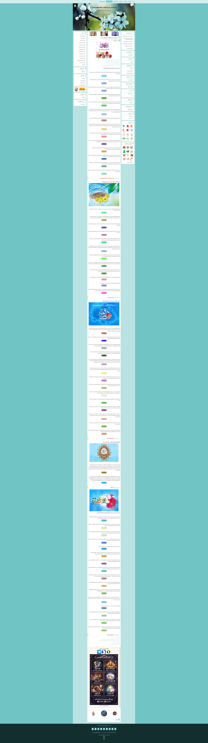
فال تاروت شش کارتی (82, 51)
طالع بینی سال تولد (130, 162)
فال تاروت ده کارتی (82, 56)
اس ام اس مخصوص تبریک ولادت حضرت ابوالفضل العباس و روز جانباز (108, 640)
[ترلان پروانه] (104, 34)
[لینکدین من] (93, 729)
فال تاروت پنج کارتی (82, 49)
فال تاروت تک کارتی (82, 42)
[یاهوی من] (115, 729)
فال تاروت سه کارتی (82, 45)
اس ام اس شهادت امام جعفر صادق (128, 43)
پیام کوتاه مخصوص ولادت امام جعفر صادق (112, 64)
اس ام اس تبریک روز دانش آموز (128, 41)
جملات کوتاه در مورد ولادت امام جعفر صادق (111, 62)
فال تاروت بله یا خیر (82, 62)
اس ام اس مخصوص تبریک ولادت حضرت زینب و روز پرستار (109, 639)
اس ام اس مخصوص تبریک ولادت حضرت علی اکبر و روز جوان (128, 38)
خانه (133, 1)
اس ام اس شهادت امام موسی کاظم (128, 36)
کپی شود (104, 75)
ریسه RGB (131, 116)
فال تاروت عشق (82, 58)
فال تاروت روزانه (82, 36)
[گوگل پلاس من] (98, 729)
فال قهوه (131, 68)
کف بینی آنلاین (130, 80)
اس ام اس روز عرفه (130, 48)
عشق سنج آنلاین (130, 109)
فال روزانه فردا (83, 104)
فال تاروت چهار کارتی (82, 47)
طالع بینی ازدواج (130, 86)
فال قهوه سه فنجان (130, 71)
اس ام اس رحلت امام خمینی (129, 46)
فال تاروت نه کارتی (82, 53)
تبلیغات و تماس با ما (102, 1)
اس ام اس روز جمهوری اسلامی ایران (113, 644)
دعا (132, 96)
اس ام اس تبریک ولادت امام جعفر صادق (104, 7)
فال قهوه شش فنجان (130, 73)
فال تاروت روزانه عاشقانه (81, 60)
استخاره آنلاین (116, 1)
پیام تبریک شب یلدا (82, 85)
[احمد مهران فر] (115, 34)
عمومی (114, 719)
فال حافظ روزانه (82, 80)
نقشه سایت (100, 735)
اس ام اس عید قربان (115, 642)
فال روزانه (120, 1)
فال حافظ (129, 1)
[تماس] (104, 729)
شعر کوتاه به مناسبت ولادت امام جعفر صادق (111, 61)
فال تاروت (125, 1)
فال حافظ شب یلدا (82, 83)
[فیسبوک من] (110, 729)
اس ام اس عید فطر (115, 643)
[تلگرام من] (112, 729)
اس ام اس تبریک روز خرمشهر (114, 638)
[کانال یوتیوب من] (95, 729)
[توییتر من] (101, 729)
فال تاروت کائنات (82, 40)
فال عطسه (83, 97)
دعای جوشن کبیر (130, 93)
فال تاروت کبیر (83, 38)
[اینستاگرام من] (107, 729)
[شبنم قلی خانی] (93, 34)
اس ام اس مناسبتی (109, 1)
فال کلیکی (131, 102)
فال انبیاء (131, 62)
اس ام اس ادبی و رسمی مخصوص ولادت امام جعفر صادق (110, 65)
